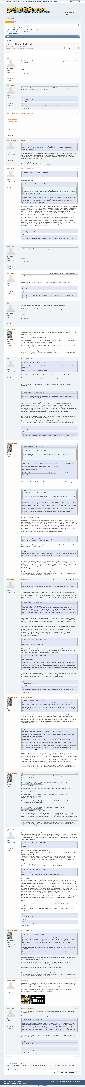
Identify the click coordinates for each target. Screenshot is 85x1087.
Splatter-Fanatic (67, 30)
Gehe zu (55, 1072)
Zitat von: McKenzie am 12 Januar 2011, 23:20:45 (34, 446)
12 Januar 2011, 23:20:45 (26, 358)
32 (38, 53)
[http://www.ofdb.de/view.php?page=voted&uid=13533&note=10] (7, 76)
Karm (73, 30)
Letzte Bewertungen (26, 71)
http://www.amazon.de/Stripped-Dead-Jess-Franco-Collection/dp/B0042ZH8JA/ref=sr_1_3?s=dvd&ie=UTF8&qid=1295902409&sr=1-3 (44, 801)
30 (35, 53)
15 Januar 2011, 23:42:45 (26, 697)
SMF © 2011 (12, 1081)
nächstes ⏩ (75, 48)
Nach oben (8, 1057)
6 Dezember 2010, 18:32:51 (27, 58)
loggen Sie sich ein (40, 1)
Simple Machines (19, 1081)
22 (21, 53)
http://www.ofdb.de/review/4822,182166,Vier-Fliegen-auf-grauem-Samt (40, 1016)
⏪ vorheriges (67, 48)
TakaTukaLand (27, 31)
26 (28, 53)
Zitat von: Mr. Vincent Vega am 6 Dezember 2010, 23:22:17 (36, 172)
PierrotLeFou (12, 330)
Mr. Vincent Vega (13, 113)
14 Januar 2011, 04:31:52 (26, 579)
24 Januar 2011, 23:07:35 (26, 773)
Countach (39, 30)
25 (26, 53)
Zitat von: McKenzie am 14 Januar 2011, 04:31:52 (34, 700)
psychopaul (12, 58)
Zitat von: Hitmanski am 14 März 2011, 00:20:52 (34, 1019)
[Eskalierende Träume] (7, 101)
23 (23, 53)
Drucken (77, 53)
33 (40, 53)
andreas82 (44, 30)
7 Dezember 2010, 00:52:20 (27, 140)
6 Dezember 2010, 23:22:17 (27, 113)
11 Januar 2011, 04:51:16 (26, 329)
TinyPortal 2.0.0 (40, 1085)
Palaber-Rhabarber (17, 30)
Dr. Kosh (29, 30)
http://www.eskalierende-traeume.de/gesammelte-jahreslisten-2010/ (39, 378)
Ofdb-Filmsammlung (26, 162)
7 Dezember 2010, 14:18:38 (27, 302)
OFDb (9, 40)
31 (37, 53)
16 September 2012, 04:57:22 (27, 1008)
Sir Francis (21, 31)
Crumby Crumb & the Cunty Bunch (56, 30)
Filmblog (23, 69)
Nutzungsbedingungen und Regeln (66, 1081)
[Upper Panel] (78, 25)
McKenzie (11, 85)
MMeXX (16, 31)
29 (33, 53)
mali (7, 31)
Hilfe (57, 1081)
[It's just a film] (7, 997)
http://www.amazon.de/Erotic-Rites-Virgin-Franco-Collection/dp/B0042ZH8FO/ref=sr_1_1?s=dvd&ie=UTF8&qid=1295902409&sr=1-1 (44, 783)
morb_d (76, 30)
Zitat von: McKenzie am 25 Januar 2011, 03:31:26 (34, 934)
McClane (24, 30)
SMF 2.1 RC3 (7, 1081)
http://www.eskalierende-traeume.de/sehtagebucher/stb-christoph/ (38, 384)
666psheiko (11, 31)
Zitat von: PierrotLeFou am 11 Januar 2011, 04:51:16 (35, 362)
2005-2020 (46, 1085)
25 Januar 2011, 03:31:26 (26, 830)
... (20, 53)
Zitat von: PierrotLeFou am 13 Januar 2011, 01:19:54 (35, 583)
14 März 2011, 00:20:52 (26, 980)
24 (24, 53)
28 (31, 53)
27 (30, 53)
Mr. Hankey (12, 140)
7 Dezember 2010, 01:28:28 (27, 168)
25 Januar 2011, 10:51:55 (26, 930)
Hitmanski (11, 980)
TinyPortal (52, 1081)
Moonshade (34, 30)
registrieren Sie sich (53, 1)
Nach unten (9, 53)
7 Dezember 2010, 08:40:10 (27, 246)
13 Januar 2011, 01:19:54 (26, 443)
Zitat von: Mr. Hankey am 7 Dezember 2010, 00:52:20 (35, 183)
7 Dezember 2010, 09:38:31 (27, 273)
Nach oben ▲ (78, 1081)
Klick (48, 163)
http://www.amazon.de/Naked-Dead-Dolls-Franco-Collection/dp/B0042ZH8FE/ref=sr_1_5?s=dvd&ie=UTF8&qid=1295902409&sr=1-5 (44, 795)
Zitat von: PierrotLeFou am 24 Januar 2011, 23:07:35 (35, 842)
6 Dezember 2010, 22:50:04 (27, 85)
